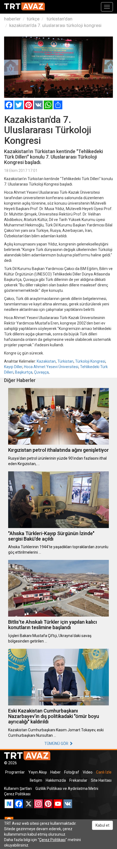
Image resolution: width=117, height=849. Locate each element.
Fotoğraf (71, 772)
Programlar (15, 772)
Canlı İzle (104, 772)
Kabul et (102, 825)
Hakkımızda (56, 780)
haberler (12, 19)
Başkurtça (23, 372)
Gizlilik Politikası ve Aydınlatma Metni (66, 788)
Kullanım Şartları (18, 788)
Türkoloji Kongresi (90, 361)
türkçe (33, 19)
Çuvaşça (41, 372)
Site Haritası (101, 780)
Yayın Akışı (37, 772)
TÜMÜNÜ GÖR (56, 743)
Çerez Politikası (17, 794)
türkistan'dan (58, 19)
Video (88, 772)
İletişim (36, 780)
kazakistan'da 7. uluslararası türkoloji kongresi (55, 25)
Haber (55, 772)
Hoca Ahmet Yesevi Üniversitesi (51, 367)
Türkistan (65, 361)
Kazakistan (46, 361)
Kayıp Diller (13, 367)
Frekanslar (78, 780)
